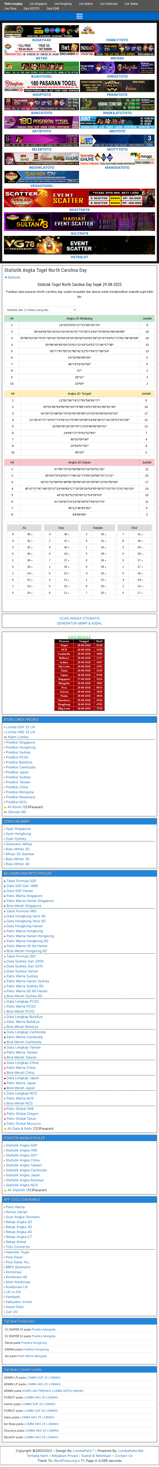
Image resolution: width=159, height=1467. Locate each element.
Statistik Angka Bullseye (24, 1180)
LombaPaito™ (83, 1451)
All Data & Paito (19, 1128)
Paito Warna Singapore (24, 896)
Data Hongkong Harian (25, 926)
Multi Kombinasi (18, 1282)
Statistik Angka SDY (21, 1155)
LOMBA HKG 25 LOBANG (43, 1384)
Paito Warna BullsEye (23, 1022)
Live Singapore (38, 3)
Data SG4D (53, 8)
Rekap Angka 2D (19, 1222)
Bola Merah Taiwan (21, 1057)
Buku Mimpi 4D (18, 864)
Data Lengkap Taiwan (24, 1047)
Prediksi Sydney (18, 752)
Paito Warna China (21, 1068)
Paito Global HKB (20, 1109)
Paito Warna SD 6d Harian (27, 991)
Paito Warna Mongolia (32, 1356)
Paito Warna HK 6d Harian (27, 946)
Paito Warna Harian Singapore (30, 901)
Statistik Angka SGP (21, 1145)
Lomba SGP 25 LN (20, 727)
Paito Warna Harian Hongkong (30, 936)
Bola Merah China (20, 1072)
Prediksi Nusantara (20, 797)
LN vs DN (13, 1292)
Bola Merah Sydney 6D (24, 996)
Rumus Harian (16, 1212)
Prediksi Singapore (20, 742)
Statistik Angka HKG (21, 1150)
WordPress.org (65, 1461)
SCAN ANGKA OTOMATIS (80, 618)
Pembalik (13, 1297)
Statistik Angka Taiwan (24, 1165)
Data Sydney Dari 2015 (25, 966)
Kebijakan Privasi (65, 1456)
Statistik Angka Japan (23, 1175)
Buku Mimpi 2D (18, 849)
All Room (14, 807)
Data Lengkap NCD (22, 1093)
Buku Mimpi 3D (18, 859)
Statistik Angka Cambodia (26, 1170)
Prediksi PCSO (17, 757)
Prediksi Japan (17, 772)
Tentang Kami (37, 1456)
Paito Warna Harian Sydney (28, 981)
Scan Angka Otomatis (23, 1217)
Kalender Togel (17, 1252)
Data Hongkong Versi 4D (26, 916)
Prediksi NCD (16, 802)
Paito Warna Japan (21, 1083)
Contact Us (123, 1456)
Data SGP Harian (20, 891)
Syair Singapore (18, 829)
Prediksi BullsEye (19, 762)
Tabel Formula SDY (21, 956)
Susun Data (15, 1307)
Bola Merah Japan (21, 1088)
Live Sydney (86, 3)
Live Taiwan (131, 3)
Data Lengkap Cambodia (26, 1032)
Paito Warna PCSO (21, 1006)
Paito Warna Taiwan (22, 1052)
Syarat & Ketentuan (96, 1456)
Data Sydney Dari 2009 (25, 961)
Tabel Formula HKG (21, 911)
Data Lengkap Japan (23, 1078)
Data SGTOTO (31, 8)
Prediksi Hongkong (21, 747)
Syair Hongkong (18, 834)
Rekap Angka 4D (19, 1232)
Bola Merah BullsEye (22, 1027)
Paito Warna (15, 1207)
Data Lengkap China (23, 1063)
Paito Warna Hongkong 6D (27, 941)
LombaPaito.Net (130, 1451)
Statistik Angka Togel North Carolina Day (45, 270)
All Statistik (16, 1190)
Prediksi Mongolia (20, 792)
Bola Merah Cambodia (24, 1042)
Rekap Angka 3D (19, 1227)
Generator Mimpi (19, 844)
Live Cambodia (108, 3)
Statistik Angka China (23, 1160)
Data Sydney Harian (22, 971)
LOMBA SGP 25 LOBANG (43, 1377)
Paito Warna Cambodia (25, 1037)
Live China (10, 8)
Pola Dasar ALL (18, 1262)
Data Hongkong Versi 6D (26, 921)
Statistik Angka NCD (22, 1185)
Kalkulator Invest (19, 1302)
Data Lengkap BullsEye (25, 1017)
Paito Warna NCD (20, 1098)
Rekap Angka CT (19, 1237)
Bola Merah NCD (20, 1103)
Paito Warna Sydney (22, 976)
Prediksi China (17, 787)
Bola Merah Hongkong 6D (27, 951)
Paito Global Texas (21, 1118)
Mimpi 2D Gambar (20, 854)
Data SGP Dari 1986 (22, 886)
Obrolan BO (17, 812)
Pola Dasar (14, 1257)
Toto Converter (18, 1247)
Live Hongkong (63, 3)
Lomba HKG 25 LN (20, 732)
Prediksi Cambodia (20, 767)
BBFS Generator (18, 1267)
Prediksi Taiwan (18, 782)
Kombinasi (14, 1272)
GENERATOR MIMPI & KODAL (79, 623)
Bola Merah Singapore (24, 906)
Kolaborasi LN (17, 1287)
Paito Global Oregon (23, 1113)
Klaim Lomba (18, 737)
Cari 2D (12, 1312)
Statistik (14, 277)
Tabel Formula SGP (21, 881)
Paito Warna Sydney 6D (25, 986)
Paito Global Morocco (24, 1123)
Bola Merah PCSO (20, 1011)
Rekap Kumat (16, 1242)
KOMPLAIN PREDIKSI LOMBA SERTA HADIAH (52, 1390)
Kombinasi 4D (16, 1277)
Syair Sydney (16, 839)
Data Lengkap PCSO (23, 1001)
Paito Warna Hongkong (25, 931)
